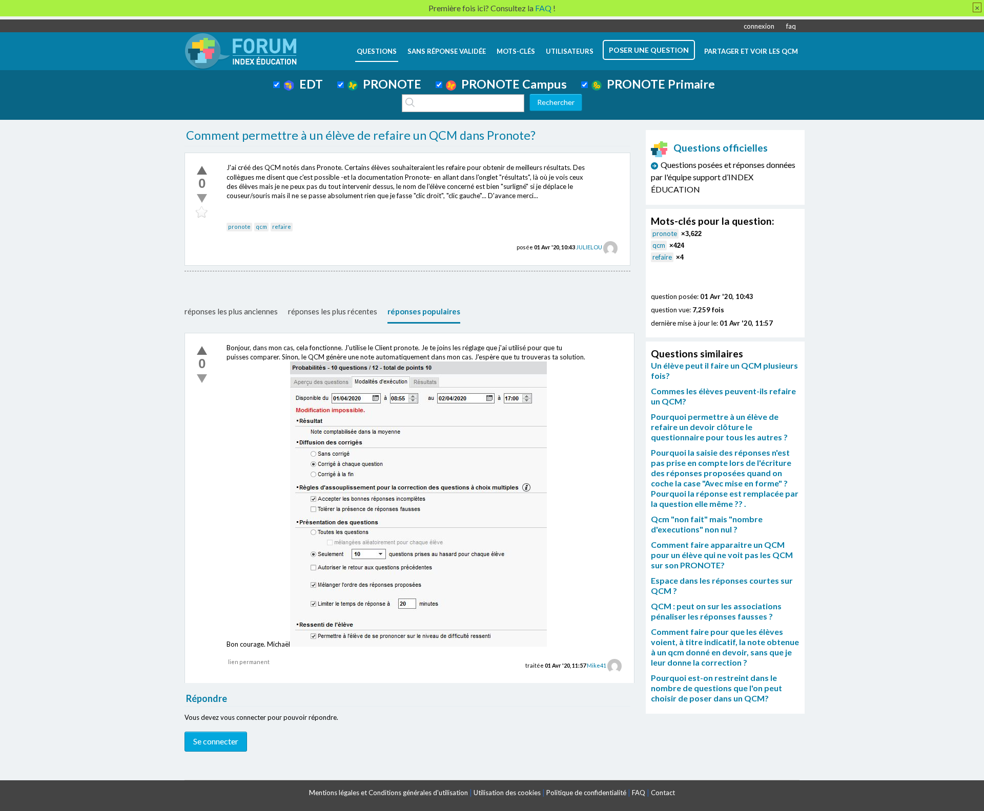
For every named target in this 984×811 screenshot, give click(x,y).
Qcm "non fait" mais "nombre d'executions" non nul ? (707, 524)
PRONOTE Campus (511, 84)
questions (377, 51)
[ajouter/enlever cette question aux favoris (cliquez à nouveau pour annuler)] (202, 212)
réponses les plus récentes (332, 311)
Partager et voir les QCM (751, 51)
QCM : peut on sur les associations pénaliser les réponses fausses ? (716, 611)
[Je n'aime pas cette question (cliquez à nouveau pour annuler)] (202, 198)
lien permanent (249, 661)
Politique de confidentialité (586, 792)
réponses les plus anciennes (231, 311)
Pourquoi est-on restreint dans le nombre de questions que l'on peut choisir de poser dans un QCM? (716, 688)
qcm (261, 226)
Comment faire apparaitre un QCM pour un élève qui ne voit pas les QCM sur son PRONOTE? (722, 555)
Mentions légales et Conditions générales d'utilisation (388, 792)
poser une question (649, 50)
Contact (663, 792)
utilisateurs (569, 51)
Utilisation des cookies (507, 792)
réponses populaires (423, 311)
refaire (281, 226)
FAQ (638, 792)
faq (791, 26)
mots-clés (516, 51)
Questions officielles (720, 148)
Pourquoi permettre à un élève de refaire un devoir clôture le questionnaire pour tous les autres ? (719, 427)
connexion (759, 26)
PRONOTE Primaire (658, 84)
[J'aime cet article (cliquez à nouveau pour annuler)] (202, 170)
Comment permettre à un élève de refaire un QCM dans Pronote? (361, 135)
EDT (308, 84)
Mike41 (596, 665)
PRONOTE (389, 84)
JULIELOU (589, 247)
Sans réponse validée (446, 51)
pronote (239, 226)
